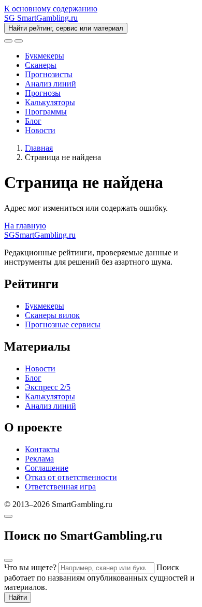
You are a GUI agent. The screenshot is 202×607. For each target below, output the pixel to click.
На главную (25, 225)
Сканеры (40, 65)
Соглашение (46, 468)
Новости (40, 130)
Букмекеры (44, 55)
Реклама (39, 458)
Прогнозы (43, 93)
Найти (17, 597)
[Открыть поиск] (8, 40)
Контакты (42, 449)
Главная (39, 147)
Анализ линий (50, 83)
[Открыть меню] (19, 40)
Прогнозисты (49, 74)
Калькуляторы (50, 102)
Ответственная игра (60, 486)
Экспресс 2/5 (47, 387)
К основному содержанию (50, 8)
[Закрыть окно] (8, 516)
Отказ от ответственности (71, 477)
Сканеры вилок (52, 315)
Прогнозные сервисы (62, 324)
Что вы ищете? (30, 567)
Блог (33, 121)
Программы (46, 111)
